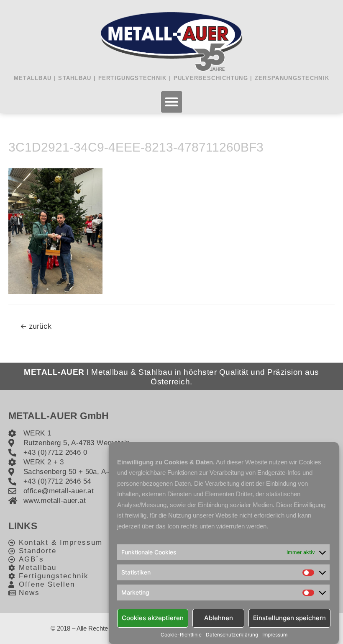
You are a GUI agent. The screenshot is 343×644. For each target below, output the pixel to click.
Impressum (274, 635)
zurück (35, 326)
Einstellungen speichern (289, 618)
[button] (172, 102)
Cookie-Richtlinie (181, 635)
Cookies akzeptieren (153, 618)
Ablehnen (218, 618)
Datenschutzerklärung (232, 635)
